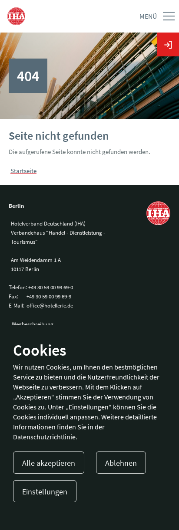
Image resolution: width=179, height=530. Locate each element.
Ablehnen (121, 463)
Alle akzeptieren (48, 463)
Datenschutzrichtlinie (44, 436)
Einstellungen (44, 492)
